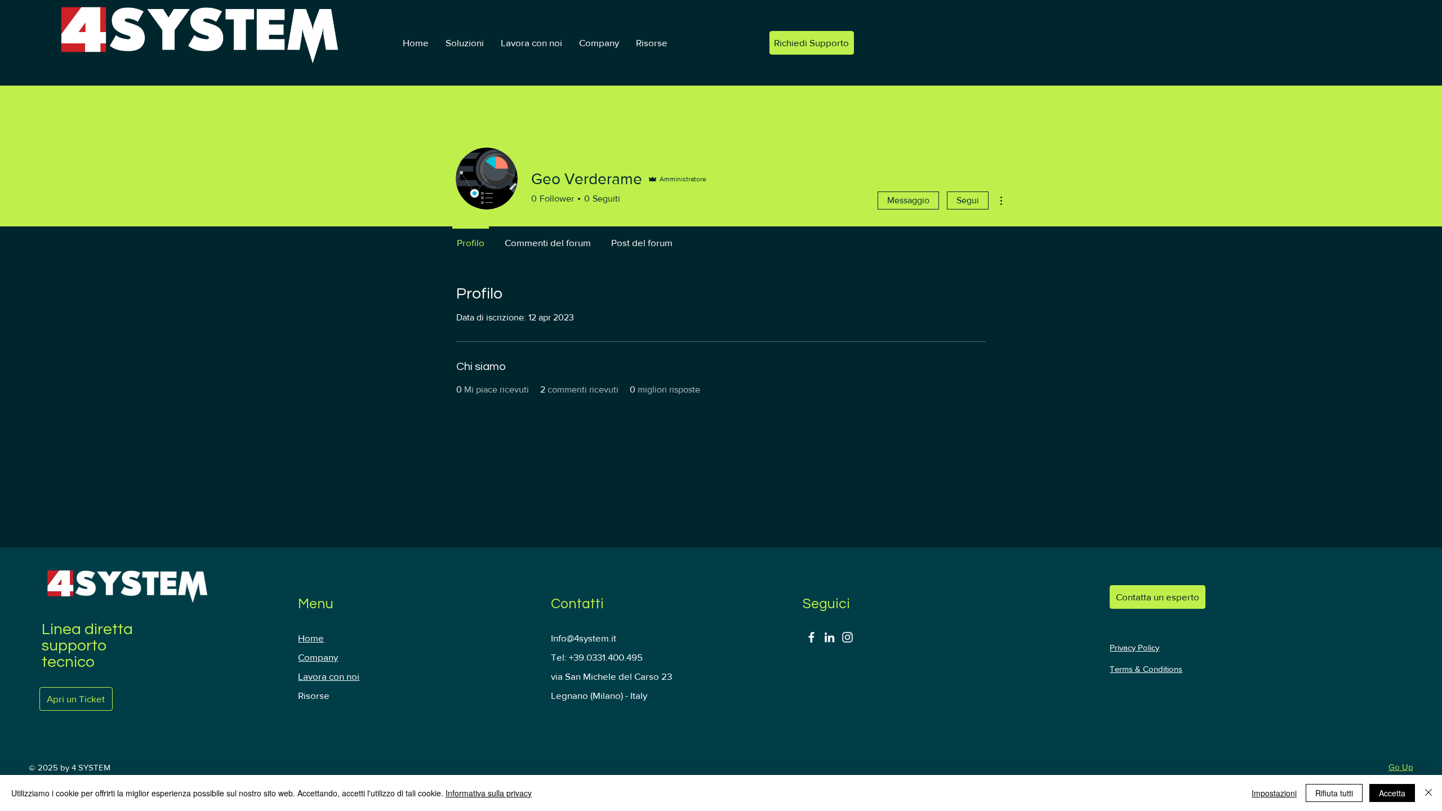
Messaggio (908, 200)
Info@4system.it (583, 637)
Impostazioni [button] (1274, 793)
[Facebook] (811, 637)
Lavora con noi (328, 676)
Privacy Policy (1134, 647)
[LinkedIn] (829, 637)
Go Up (1400, 767)
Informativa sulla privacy (489, 793)
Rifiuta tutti (1334, 793)
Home (311, 637)
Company (318, 657)
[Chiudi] (1428, 793)
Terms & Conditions (1146, 669)
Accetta (1392, 793)
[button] (464, 43)
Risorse (314, 695)
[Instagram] (847, 637)
